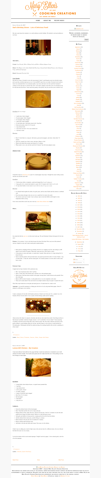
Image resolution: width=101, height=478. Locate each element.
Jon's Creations (78, 103)
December (79, 229)
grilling (77, 97)
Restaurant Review (77, 146)
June (79, 248)
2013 (78, 213)
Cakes (78, 60)
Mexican (78, 113)
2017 (78, 205)
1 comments (16, 449)
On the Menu (78, 122)
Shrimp (78, 165)
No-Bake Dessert (78, 118)
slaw (78, 169)
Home (38, 20)
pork (78, 134)
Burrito (78, 58)
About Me (47, 20)
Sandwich (77, 155)
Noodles (78, 120)
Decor (22, 337)
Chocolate (78, 66)
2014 (78, 211)
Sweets (78, 175)
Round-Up (78, 149)
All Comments (78, 262)
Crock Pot (77, 80)
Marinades (77, 111)
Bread (78, 54)
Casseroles (78, 62)
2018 (79, 202)
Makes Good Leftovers (77, 109)
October (80, 233)
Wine (77, 188)
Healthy (78, 99)
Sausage (78, 159)
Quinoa (78, 144)
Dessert (78, 85)
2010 (78, 220)
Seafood (78, 161)
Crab (78, 78)
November (79, 231)
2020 (79, 198)
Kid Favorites (77, 107)
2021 (79, 196)
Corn (78, 76)
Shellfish (78, 163)
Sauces (32, 337)
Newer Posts (15, 460)
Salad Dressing (78, 151)
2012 (78, 216)
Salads (77, 153)
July (79, 246)
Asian (77, 49)
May (79, 250)
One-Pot (78, 124)
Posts (76, 259)
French (78, 93)
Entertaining (78, 91)
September (80, 242)
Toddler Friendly (78, 179)
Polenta (78, 130)
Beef (18, 337)
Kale (78, 105)
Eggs (78, 89)
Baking (77, 51)
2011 (78, 218)
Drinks (78, 87)
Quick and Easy (26, 451)
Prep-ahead (78, 138)
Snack (78, 171)
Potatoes (26, 337)
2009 (78, 222)
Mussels (78, 116)
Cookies (78, 72)
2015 (78, 209)
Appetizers (77, 47)
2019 (79, 200)
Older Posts (61, 460)
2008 (78, 224)
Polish (78, 132)
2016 (78, 207)
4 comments (16, 334)
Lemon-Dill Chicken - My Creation (25, 348)
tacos (78, 177)
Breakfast (77, 56)
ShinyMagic (44, 476)
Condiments (78, 70)
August (79, 244)
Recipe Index (59, 20)
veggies (78, 184)
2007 (78, 227)
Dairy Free (78, 82)
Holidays (78, 101)
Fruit (78, 95)
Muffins (78, 115)
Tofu (78, 180)
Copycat (78, 74)
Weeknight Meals (77, 186)
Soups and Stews (44, 337)
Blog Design (35, 476)
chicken (19, 451)
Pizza (78, 128)
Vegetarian (77, 182)
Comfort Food (77, 68)
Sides (36, 337)
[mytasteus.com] (78, 28)
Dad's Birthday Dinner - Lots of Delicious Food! (30, 27)
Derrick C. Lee (65, 476)
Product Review (78, 140)
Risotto (77, 147)
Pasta (77, 126)
